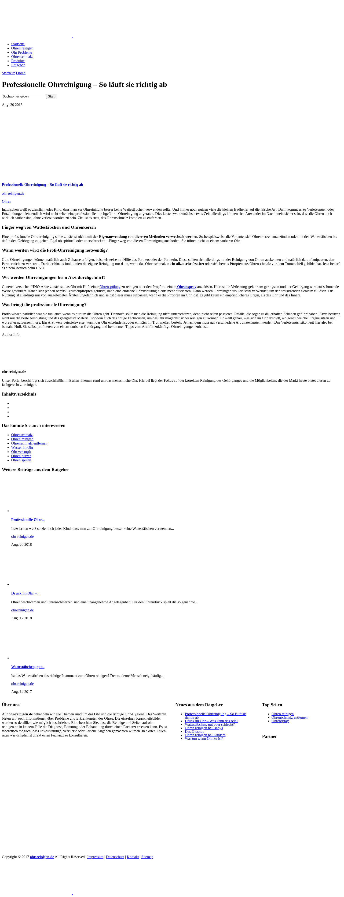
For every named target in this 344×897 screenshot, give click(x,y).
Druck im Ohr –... (25, 593)
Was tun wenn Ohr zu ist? (204, 738)
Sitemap (147, 857)
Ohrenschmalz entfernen (29, 443)
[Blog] (297, 850)
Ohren (21, 73)
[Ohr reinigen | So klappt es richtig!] (60, 36)
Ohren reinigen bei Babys (204, 728)
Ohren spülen (21, 460)
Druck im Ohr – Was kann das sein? (211, 721)
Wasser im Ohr (22, 447)
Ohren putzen (21, 456)
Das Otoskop (194, 731)
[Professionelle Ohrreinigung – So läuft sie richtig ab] (85, 176)
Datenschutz (115, 857)
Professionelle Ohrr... (27, 520)
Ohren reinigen (22, 48)
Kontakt (133, 857)
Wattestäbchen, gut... (27, 667)
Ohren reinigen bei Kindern (205, 735)
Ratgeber (18, 65)
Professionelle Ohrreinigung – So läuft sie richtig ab (42, 185)
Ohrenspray (280, 721)
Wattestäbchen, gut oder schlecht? (210, 724)
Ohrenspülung (110, 287)
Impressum (95, 857)
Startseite (18, 44)
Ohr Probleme (21, 52)
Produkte (18, 61)
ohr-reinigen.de (13, 193)
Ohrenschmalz (22, 57)
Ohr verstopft (21, 452)
